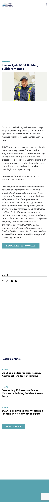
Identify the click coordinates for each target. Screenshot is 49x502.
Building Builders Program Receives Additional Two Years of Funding (21, 374)
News (5, 369)
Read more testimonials (20, 245)
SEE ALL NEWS (13, 426)
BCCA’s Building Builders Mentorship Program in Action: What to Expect (22, 412)
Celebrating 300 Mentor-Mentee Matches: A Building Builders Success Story (22, 393)
